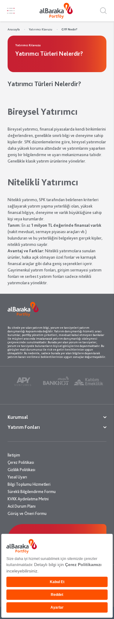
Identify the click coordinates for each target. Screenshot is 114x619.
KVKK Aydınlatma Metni (28, 498)
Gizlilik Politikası (21, 469)
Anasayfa (14, 29)
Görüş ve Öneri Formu (27, 513)
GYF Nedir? (69, 29)
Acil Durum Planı (22, 506)
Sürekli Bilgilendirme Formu (32, 491)
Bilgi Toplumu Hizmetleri (29, 484)
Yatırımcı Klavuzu (40, 29)
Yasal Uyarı (17, 476)
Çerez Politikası (21, 462)
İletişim (14, 455)
